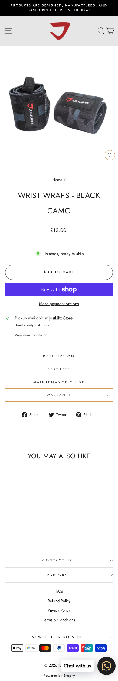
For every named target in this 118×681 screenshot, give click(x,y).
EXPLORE (57, 574)
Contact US (57, 560)
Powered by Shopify (59, 675)
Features (59, 369)
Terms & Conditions (59, 620)
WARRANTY (59, 394)
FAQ (59, 591)
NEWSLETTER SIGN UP (58, 637)
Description (59, 356)
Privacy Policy (59, 610)
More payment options (59, 304)
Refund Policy (59, 601)
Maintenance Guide (59, 382)
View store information (31, 335)
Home (57, 180)
